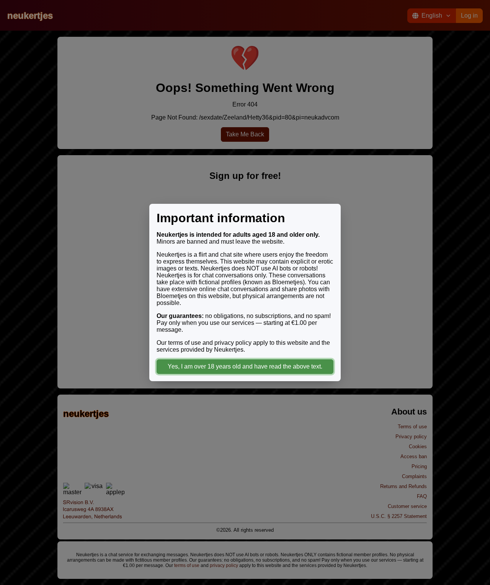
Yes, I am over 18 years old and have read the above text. (245, 366)
